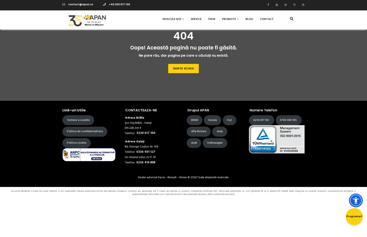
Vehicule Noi (172, 19)
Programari (354, 216)
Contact (267, 19)
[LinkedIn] (284, 4)
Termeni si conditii (78, 120)
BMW (194, 120)
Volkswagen (215, 142)
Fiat (229, 120)
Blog (249, 19)
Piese (211, 19)
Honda (212, 120)
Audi (194, 142)
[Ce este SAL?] (89, 154)
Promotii (229, 19)
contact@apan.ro (80, 4)
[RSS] (302, 4)
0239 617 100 (261, 120)
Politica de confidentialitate (85, 131)
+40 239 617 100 (119, 4)
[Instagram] (293, 4)
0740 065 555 (288, 120)
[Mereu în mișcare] (82, 20)
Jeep (220, 131)
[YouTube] (276, 4)
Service (196, 19)
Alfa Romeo (198, 131)
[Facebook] (267, 4)
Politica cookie (76, 142)
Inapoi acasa (183, 68)
